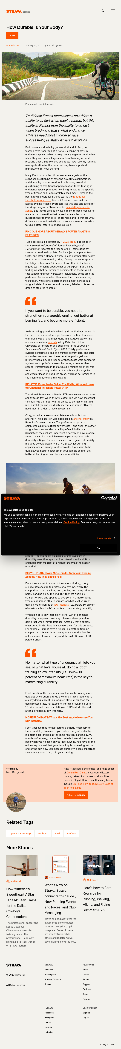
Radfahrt (71, 833)
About (85, 969)
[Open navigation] (113, 10)
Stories (86, 979)
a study (52, 342)
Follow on (71, 795)
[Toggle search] (103, 10)
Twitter (48, 1022)
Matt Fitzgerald (54, 45)
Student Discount (53, 979)
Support (86, 984)
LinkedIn (49, 1032)
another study (81, 419)
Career (86, 974)
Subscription (50, 974)
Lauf (57, 833)
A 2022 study (68, 241)
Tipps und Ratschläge (20, 833)
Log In (86, 1017)
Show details (104, 538)
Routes (48, 984)
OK (98, 548)
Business (87, 989)
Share (12, 35)
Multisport (43, 833)
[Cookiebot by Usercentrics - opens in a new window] (103, 498)
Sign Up (86, 1012)
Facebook (49, 1012)
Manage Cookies (107, 1044)
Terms (85, 994)
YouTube (48, 1027)
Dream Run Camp (76, 772)
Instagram (49, 1017)
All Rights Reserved (15, 985)
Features (49, 969)
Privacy (86, 999)
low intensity (61, 604)
